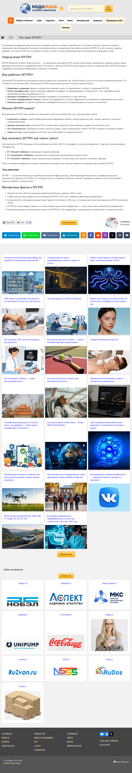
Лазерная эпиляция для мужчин (104, 339)
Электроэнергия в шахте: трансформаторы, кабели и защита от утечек (63, 260)
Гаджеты (50, 20)
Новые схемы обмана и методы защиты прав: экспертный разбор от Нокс (107, 259)
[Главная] (2, 37)
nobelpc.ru (22, 583)
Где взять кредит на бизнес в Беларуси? (64, 298)
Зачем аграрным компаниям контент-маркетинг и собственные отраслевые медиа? (107, 425)
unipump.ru (22, 615)
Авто (61, 20)
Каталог (66, 28)
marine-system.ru (109, 583)
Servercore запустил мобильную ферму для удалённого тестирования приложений (23, 259)
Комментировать (69, 222)
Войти (5, 742)
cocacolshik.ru (66, 615)
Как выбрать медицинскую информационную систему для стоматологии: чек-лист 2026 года (62, 519)
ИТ (10, 20)
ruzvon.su (23, 659)
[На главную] (39, 8)
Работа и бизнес (24, 20)
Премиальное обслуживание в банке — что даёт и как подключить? (107, 379)
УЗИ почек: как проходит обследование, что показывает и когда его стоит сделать (22, 300)
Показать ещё (66, 554)
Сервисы (97, 20)
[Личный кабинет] (61, 8)
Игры (70, 20)
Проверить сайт (114, 20)
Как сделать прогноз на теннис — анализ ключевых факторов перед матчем (65, 340)
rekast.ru (22, 686)
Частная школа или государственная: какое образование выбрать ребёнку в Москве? (66, 475)
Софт (39, 20)
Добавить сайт (66, 576)
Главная (7, 734)
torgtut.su (109, 615)
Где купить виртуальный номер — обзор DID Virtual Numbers (65, 423)
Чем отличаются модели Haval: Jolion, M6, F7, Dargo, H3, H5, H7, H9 (22, 517)
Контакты (8, 746)
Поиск (5, 738)
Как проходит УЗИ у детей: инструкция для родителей (21, 340)
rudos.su (109, 659)
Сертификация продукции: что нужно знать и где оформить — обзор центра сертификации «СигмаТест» (21, 425)
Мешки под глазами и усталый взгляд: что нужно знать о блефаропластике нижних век (108, 301)
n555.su (66, 659)
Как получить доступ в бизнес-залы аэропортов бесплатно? (63, 379)
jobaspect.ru (66, 583)
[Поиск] (108, 8)
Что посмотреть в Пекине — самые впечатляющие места (19, 379)
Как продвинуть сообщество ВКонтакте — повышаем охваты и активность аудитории (107, 477)
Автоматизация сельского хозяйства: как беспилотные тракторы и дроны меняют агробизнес (22, 477)
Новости (39, 734)
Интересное (83, 20)
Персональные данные (12, 763)
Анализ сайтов (109, 741)
